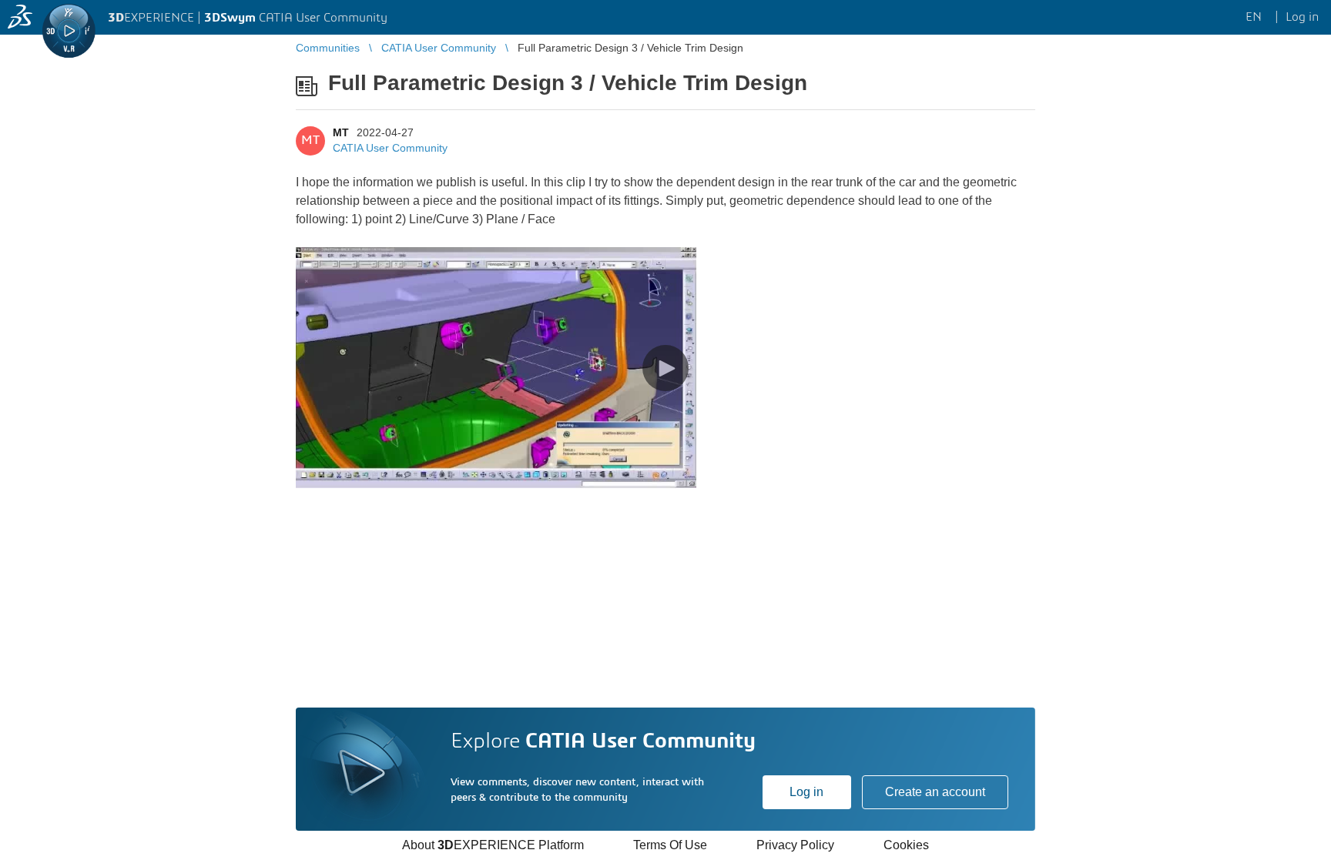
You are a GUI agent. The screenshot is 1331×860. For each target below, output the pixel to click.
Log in (806, 791)
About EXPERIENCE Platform (493, 845)
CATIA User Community (390, 148)
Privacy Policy (795, 845)
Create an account (935, 791)
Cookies (906, 845)
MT (341, 132)
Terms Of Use (670, 845)
